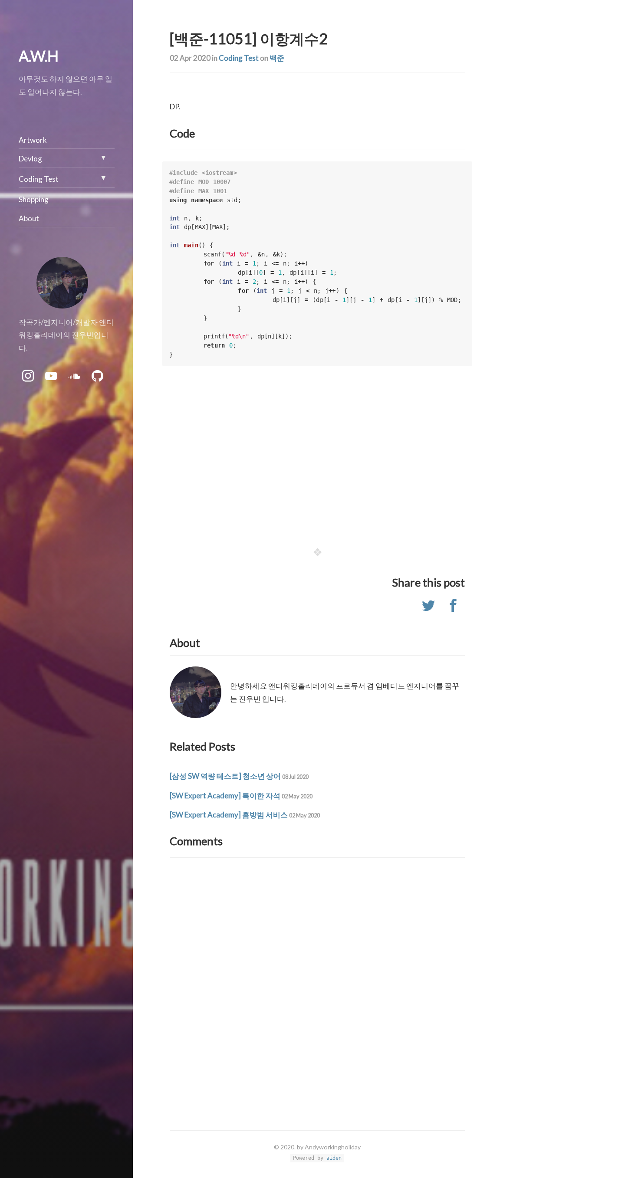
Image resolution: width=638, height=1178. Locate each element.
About (29, 218)
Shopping (34, 199)
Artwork (33, 139)
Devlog (30, 158)
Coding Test (239, 57)
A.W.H (39, 56)
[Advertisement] (317, 459)
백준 (277, 57)
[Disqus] (317, 977)
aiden (334, 1158)
